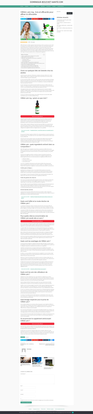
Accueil (21, 6)
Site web (21, 394)
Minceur (26, 6)
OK (72, 412)
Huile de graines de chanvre (27, 60)
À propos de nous (60, 6)
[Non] (91, 412)
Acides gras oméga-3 (26, 59)
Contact (30, 409)
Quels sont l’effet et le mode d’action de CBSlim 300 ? (30, 62)
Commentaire (23, 373)
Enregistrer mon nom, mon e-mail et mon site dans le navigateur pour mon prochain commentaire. (37, 400)
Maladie (54, 6)
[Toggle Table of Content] (43, 54)
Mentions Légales (50, 409)
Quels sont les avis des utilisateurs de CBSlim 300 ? (30, 65)
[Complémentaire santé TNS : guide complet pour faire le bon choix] (25, 359)
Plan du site (43, 409)
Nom (21, 385)
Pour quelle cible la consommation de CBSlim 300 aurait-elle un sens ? (33, 63)
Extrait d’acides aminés (26, 61)
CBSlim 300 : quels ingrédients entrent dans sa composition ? (32, 58)
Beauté (37, 6)
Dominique (22, 16)
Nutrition (48, 6)
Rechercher (58, 11)
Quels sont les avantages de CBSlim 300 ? (28, 64)
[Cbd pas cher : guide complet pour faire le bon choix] (49, 361)
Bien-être (43, 6)
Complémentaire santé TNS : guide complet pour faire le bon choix (25, 364)
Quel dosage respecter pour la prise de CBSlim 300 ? (30, 66)
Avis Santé (32, 6)
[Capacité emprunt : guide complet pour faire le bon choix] (37, 360)
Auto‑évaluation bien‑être (59, 409)
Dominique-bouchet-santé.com (46, 2)
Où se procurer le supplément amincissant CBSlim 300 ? (31, 67)
